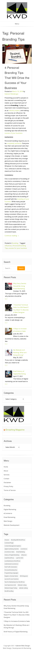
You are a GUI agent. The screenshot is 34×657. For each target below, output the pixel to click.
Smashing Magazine (15, 429)
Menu (17, 24)
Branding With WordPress (18, 540)
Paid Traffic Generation (11, 567)
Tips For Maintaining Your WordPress (14, 582)
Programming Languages (11, 573)
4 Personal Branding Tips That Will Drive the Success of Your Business (17, 77)
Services (6, 475)
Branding (15, 243)
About (6, 471)
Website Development (11, 525)
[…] (6, 299)
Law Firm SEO (19, 558)
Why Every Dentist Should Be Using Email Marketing (16, 607)
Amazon (7, 540)
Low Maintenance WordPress (12, 561)
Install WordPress (9, 558)
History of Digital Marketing (12, 555)
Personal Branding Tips (11, 570)
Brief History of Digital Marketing (15, 632)
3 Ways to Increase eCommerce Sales (17, 621)
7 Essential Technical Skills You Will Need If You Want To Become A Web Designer (16, 614)
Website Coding (22, 585)
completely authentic (14, 143)
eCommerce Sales (9, 552)
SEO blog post (24, 576)
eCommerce (8, 513)
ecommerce (24, 549)
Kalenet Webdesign (11, 94)
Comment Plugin (9, 543)
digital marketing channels (12, 549)
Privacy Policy (8, 486)
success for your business (18, 248)
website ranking (23, 588)
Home (6, 467)
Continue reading (12, 236)
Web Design (8, 521)
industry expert (14, 110)
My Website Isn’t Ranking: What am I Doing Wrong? (16, 626)
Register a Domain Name (11, 576)
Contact (6, 479)
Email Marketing (9, 517)
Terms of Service (10, 490)
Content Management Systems (13, 546)
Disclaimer (7, 482)
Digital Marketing (10, 509)
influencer (8, 246)
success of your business (13, 133)
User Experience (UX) (10, 585)
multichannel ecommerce (11, 564)
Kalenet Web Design (22, 646)
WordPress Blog (9, 591)
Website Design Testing (11, 588)
